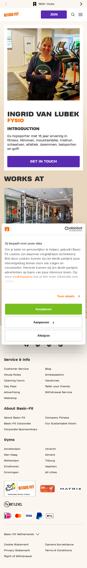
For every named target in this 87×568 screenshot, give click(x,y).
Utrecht (50, 449)
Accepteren (43, 309)
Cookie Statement (16, 544)
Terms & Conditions (58, 550)
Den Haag (10, 454)
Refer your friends (57, 386)
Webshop (10, 398)
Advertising (12, 392)
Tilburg (50, 460)
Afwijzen (43, 335)
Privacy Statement (17, 550)
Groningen (11, 472)
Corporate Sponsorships (20, 429)
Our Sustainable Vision (60, 423)
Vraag (72, 14)
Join (54, 14)
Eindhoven (11, 466)
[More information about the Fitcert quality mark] (47, 488)
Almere (50, 454)
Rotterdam (11, 460)
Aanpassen (41, 322)
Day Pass (10, 386)
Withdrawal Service (58, 392)
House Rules (12, 374)
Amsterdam (12, 449)
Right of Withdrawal (18, 556)
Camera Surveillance (59, 544)
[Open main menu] (80, 14)
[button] (5, 4)
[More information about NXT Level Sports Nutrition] (13, 504)
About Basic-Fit (14, 417)
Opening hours (14, 380)
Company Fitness (57, 417)
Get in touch (43, 161)
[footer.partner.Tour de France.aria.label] (19, 489)
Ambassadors (54, 374)
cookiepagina (23, 276)
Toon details (65, 296)
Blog (48, 369)
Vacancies (52, 380)
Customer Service (16, 369)
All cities (51, 472)
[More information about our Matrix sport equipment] (71, 489)
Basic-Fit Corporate (17, 423)
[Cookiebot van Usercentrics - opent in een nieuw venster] (64, 229)
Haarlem (51, 466)
